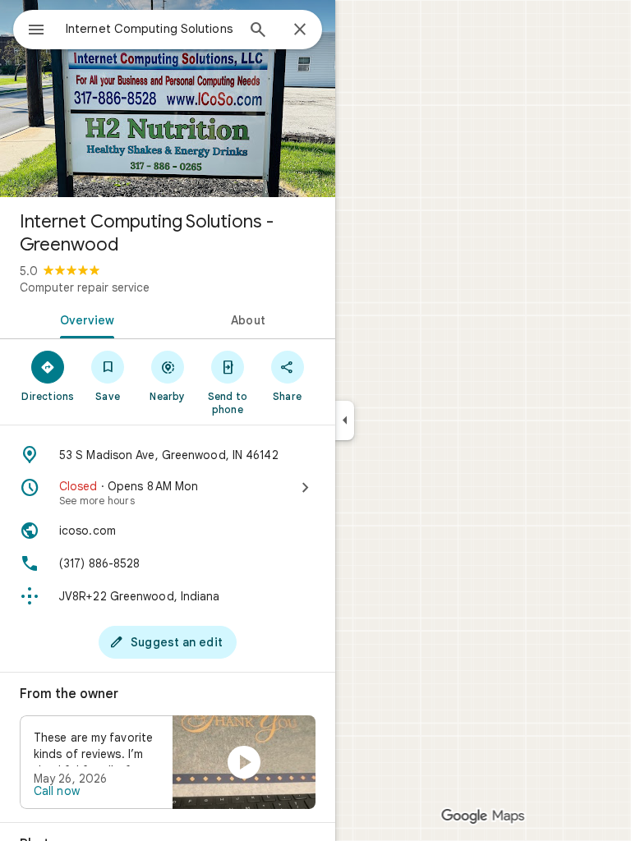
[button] (168, 762)
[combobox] (150, 29)
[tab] (83, 318)
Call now (57, 791)
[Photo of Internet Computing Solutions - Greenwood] (167, 98)
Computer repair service (85, 287)
